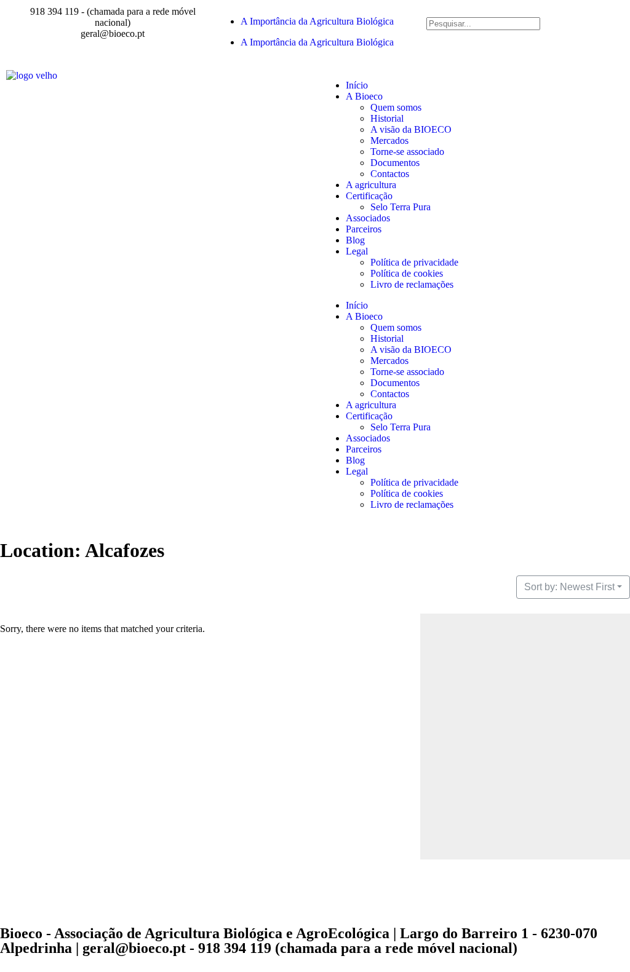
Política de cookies (406, 273)
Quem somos (395, 107)
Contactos (389, 173)
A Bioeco (364, 96)
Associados (368, 218)
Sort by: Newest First (569, 587)
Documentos (395, 162)
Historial (387, 118)
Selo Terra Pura (400, 207)
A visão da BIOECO (411, 129)
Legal (357, 251)
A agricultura (371, 185)
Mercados (389, 140)
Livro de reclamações (411, 284)
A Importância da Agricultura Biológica (317, 21)
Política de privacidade (414, 262)
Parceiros (363, 229)
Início (357, 85)
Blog (355, 240)
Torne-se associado (407, 151)
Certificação (369, 196)
